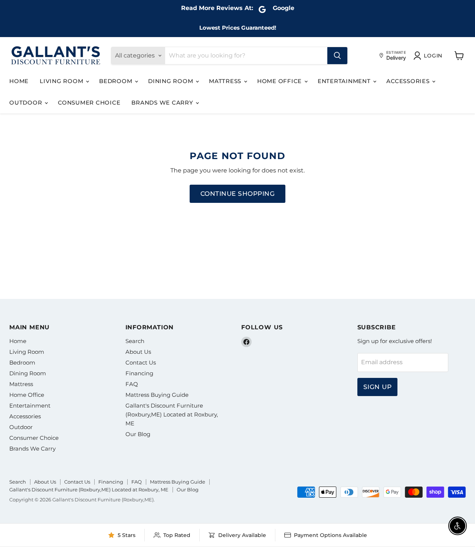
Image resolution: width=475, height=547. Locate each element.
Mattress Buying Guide (157, 394)
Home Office (280, 81)
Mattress (226, 81)
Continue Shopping (237, 193)
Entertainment (345, 81)
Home (19, 81)
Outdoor (26, 102)
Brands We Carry (163, 102)
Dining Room (171, 81)
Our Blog (137, 434)
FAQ (131, 384)
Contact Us (140, 362)
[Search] (337, 55)
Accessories (408, 81)
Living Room (62, 81)
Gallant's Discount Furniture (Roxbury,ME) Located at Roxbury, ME (171, 414)
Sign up (377, 387)
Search (134, 341)
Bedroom (116, 81)
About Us (138, 351)
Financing (139, 373)
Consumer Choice (89, 102)
